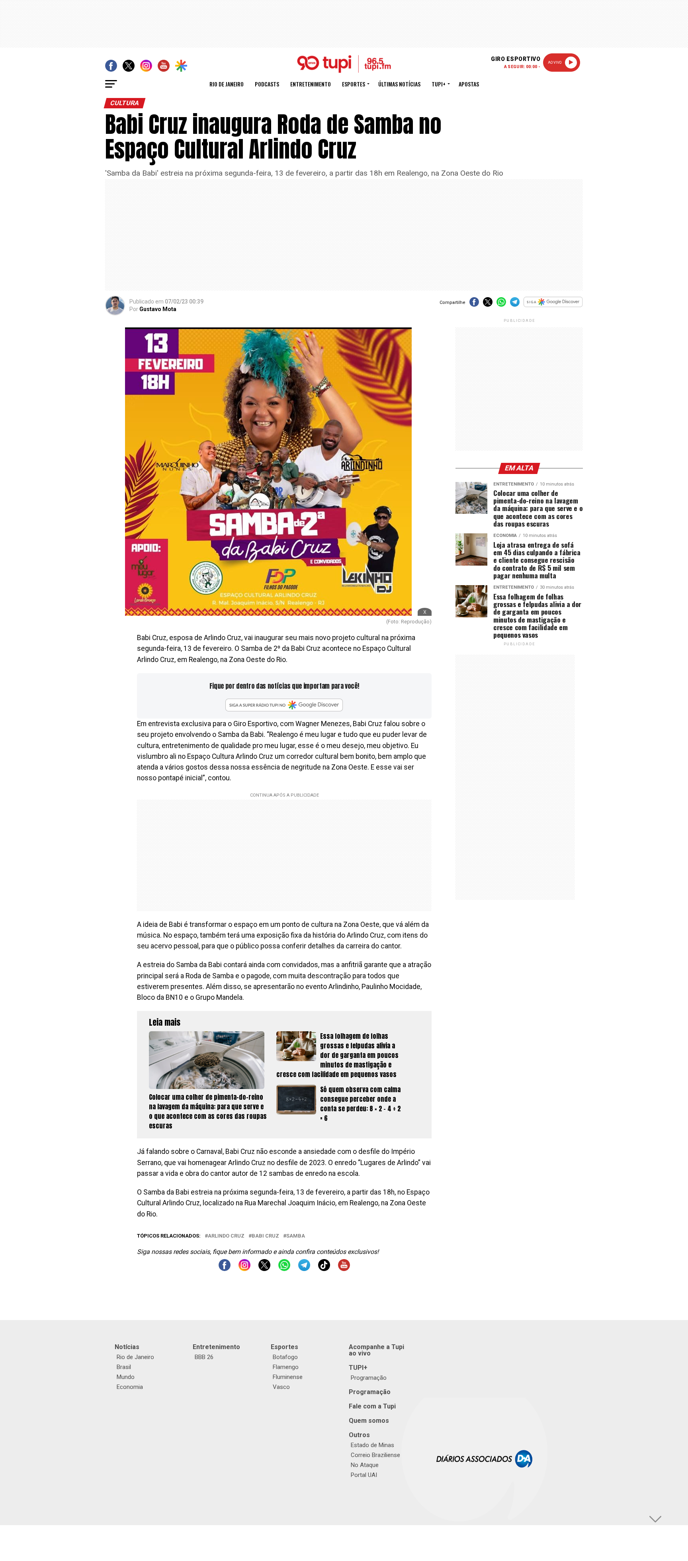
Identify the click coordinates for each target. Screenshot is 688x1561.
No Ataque (365, 1465)
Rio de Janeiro (226, 84)
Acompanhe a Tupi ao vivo (376, 1350)
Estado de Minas (372, 1445)
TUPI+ (358, 1367)
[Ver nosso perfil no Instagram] (244, 1269)
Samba (295, 1236)
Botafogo (285, 1357)
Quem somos (369, 1420)
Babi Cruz (265, 1236)
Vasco (281, 1387)
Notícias (127, 1347)
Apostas (469, 84)
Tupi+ (439, 84)
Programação (369, 1377)
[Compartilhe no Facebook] (474, 304)
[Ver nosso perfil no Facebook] (225, 1269)
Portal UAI (364, 1475)
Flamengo (286, 1367)
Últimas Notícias (399, 84)
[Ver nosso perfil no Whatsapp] (284, 1269)
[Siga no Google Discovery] (553, 306)
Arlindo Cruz (226, 1236)
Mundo (126, 1377)
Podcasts (267, 84)
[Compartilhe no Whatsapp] (501, 304)
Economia (130, 1387)
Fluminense (288, 1377)
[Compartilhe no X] (488, 304)
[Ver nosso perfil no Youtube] (344, 1269)
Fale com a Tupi (372, 1406)
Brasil (124, 1367)
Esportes (353, 84)
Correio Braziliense (375, 1455)
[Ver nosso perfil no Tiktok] (324, 1269)
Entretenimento (310, 84)
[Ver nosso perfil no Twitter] (264, 1269)
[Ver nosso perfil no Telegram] (304, 1269)
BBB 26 (204, 1357)
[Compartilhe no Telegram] (515, 304)
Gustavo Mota (157, 309)
